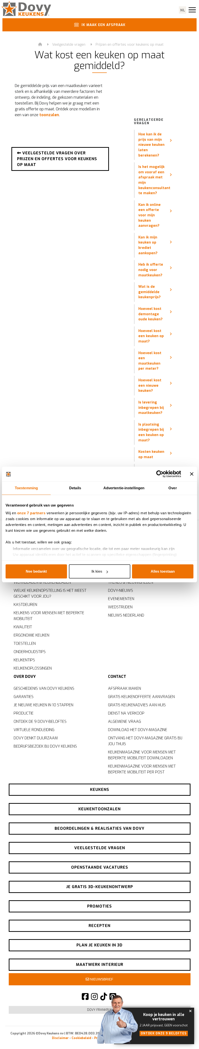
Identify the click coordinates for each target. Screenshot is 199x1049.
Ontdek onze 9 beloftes (164, 1033)
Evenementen (121, 598)
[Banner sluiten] (191, 474)
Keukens (99, 789)
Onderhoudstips (30, 651)
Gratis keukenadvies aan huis (137, 705)
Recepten (99, 925)
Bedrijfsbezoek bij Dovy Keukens (45, 746)
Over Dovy (25, 676)
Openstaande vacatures (99, 867)
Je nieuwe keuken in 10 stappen (43, 705)
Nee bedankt (36, 571)
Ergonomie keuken (31, 635)
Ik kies (96, 571)
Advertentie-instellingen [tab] (123, 488)
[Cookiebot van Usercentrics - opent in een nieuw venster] (160, 474)
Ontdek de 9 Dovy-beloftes (40, 721)
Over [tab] (172, 488)
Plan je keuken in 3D (99, 945)
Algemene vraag (124, 721)
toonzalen (49, 114)
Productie (23, 713)
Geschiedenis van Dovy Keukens (44, 688)
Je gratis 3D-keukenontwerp (99, 886)
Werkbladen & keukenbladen (42, 582)
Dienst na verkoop (126, 713)
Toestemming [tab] (26, 488)
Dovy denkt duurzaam (36, 738)
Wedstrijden (120, 607)
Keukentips (24, 660)
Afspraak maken (124, 688)
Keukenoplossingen (33, 668)
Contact (117, 676)
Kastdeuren (25, 604)
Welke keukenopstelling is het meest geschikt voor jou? (50, 593)
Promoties (99, 906)
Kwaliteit (23, 626)
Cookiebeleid (81, 1038)
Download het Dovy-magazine (137, 729)
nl (182, 10)
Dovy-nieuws (120, 590)
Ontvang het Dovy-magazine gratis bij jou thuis (145, 740)
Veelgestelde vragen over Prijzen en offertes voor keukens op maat (57, 158)
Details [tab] (75, 488)
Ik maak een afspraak (102, 25)
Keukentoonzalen (99, 809)
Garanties (23, 696)
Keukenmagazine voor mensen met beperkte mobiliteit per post (142, 769)
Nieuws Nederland (126, 615)
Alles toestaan (163, 571)
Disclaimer (60, 1038)
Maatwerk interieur (99, 964)
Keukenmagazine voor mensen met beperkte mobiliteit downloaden (142, 755)
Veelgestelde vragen (68, 44)
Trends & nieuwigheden (130, 582)
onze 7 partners (31, 513)
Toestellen (25, 643)
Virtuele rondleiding (34, 729)
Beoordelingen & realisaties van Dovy (99, 828)
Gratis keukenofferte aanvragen (141, 696)
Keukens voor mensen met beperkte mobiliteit (49, 615)
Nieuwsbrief (101, 979)
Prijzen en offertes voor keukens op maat (130, 44)
